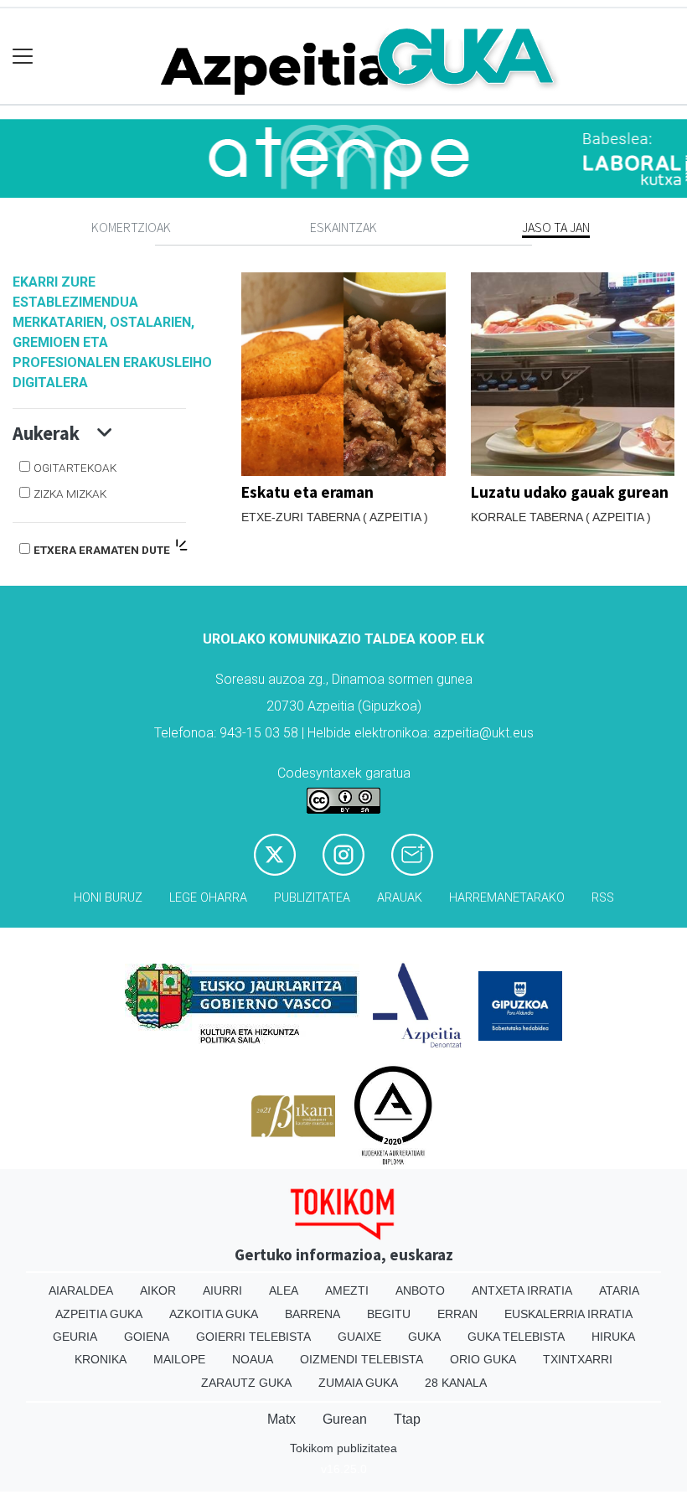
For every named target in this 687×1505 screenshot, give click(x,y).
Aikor (158, 1290)
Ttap (407, 1419)
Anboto (420, 1290)
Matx (281, 1419)
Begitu (389, 1314)
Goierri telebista (253, 1336)
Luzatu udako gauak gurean (570, 492)
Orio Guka (483, 1359)
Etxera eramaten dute (103, 549)
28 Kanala (456, 1382)
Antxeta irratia (522, 1290)
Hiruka (613, 1336)
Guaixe (359, 1336)
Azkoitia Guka (213, 1314)
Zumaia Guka (358, 1382)
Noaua (252, 1359)
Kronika (101, 1359)
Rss (602, 898)
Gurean (345, 1419)
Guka (424, 1336)
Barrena (312, 1314)
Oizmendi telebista (361, 1359)
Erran (457, 1314)
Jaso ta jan (556, 227)
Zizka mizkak (70, 493)
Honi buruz (108, 898)
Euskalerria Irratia (568, 1314)
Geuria (75, 1336)
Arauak (399, 898)
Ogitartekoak (75, 467)
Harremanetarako (507, 898)
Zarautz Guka (246, 1382)
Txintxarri (577, 1359)
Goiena (146, 1336)
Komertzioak (131, 227)
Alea (283, 1290)
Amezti (347, 1290)
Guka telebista (516, 1336)
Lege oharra (208, 898)
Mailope (179, 1359)
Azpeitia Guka (98, 1314)
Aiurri (222, 1290)
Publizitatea (312, 898)
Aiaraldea (81, 1290)
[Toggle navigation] (23, 56)
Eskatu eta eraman (307, 492)
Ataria (619, 1290)
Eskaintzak (343, 227)
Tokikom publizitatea (343, 1448)
